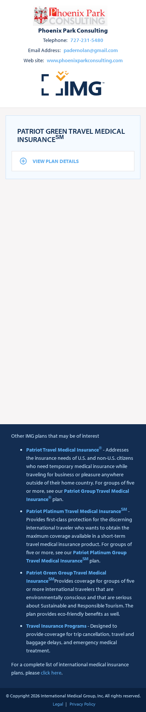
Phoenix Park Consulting (73, 30)
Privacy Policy (82, 704)
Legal (58, 704)
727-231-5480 (86, 40)
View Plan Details (56, 161)
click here (51, 672)
